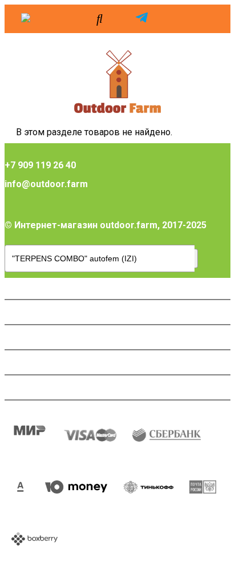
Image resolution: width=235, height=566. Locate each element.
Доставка (33, 312)
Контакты (33, 387)
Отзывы (30, 362)
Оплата (28, 287)
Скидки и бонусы (49, 337)
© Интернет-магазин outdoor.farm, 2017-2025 (105, 225)
